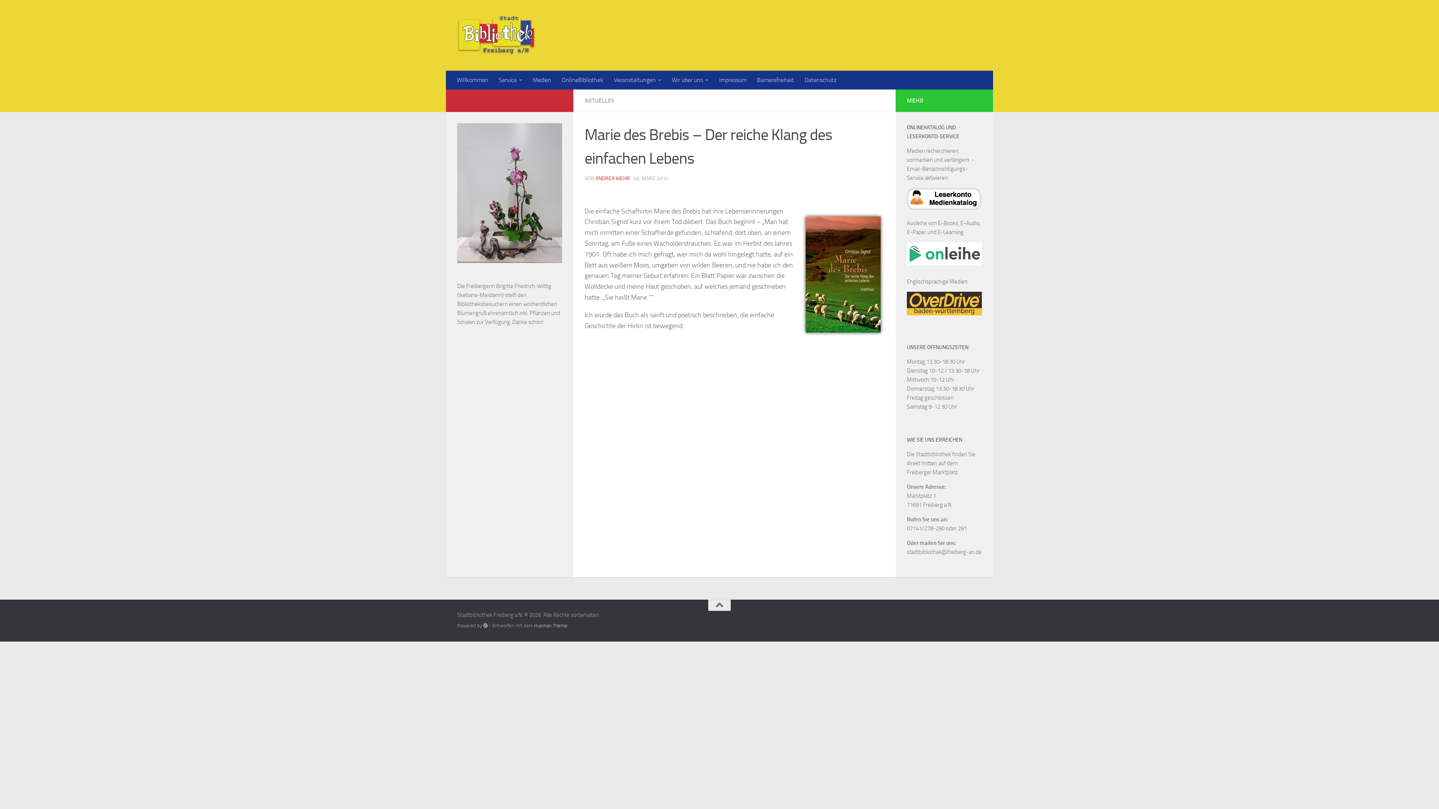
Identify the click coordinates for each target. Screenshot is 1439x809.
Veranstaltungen (635, 80)
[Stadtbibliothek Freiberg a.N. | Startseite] (496, 35)
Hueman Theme (550, 625)
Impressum (732, 80)
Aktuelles (600, 100)
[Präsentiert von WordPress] (485, 625)
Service (508, 80)
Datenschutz (820, 80)
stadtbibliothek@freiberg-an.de (944, 552)
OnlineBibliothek (582, 80)
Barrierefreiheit (775, 80)
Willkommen (472, 80)
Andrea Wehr (612, 178)
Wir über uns (687, 80)
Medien (542, 80)
